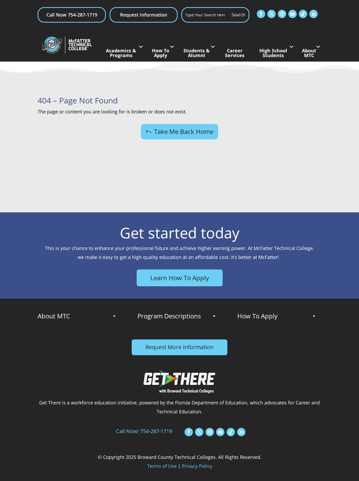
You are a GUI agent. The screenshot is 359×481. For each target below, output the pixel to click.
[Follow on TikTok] (303, 14)
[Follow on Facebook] (261, 14)
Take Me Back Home (183, 131)
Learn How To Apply (179, 277)
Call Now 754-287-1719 (72, 15)
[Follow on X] (271, 14)
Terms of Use (162, 466)
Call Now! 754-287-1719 (144, 431)
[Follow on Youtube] (292, 14)
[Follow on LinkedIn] (313, 14)
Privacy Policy (197, 466)
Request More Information (179, 347)
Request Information (143, 15)
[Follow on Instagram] (282, 14)
